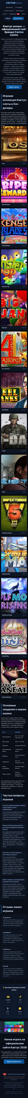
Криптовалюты (20, 10)
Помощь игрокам (8, 10)
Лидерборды (14, 14)
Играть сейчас (14, 87)
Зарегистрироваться (14, 1061)
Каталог (5, 14)
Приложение (9, 7)
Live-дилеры (18, 7)
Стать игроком (18, 18)
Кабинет (8, 18)
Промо (23, 14)
